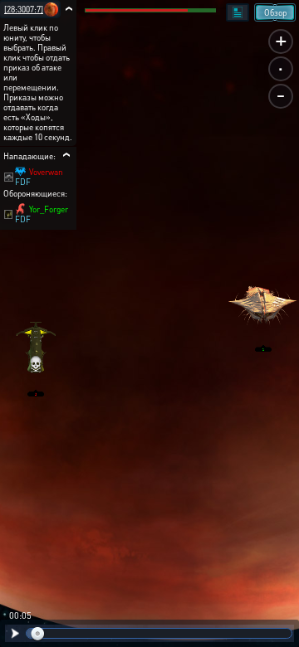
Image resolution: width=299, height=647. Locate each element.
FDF (23, 182)
